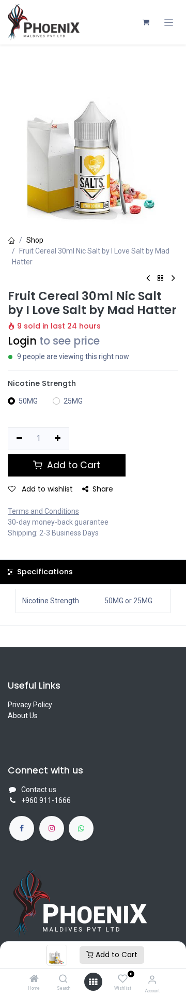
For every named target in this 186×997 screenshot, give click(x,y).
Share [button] (102, 489)
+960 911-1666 (46, 800)
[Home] (34, 979)
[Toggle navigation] (168, 22)
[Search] (63, 979)
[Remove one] (19, 438)
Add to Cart (115, 954)
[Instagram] (51, 828)
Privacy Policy (30, 705)
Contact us (38, 789)
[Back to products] (160, 278)
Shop (34, 240)
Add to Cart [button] (72, 465)
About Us (23, 715)
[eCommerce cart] (145, 22)
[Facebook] (21, 828)
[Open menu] (93, 982)
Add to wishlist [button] (46, 489)
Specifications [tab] (44, 572)
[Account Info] (152, 980)
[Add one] (58, 438)
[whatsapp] (81, 828)
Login (22, 341)
